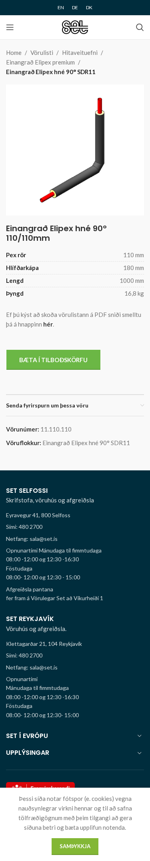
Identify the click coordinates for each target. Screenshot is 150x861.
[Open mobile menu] (10, 27)
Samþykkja (75, 846)
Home (14, 52)
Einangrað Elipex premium (40, 62)
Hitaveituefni (80, 52)
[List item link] (75, 526)
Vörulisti (41, 52)
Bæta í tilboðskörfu (53, 359)
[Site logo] (75, 26)
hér (48, 324)
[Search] (140, 27)
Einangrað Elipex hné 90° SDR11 (51, 71)
